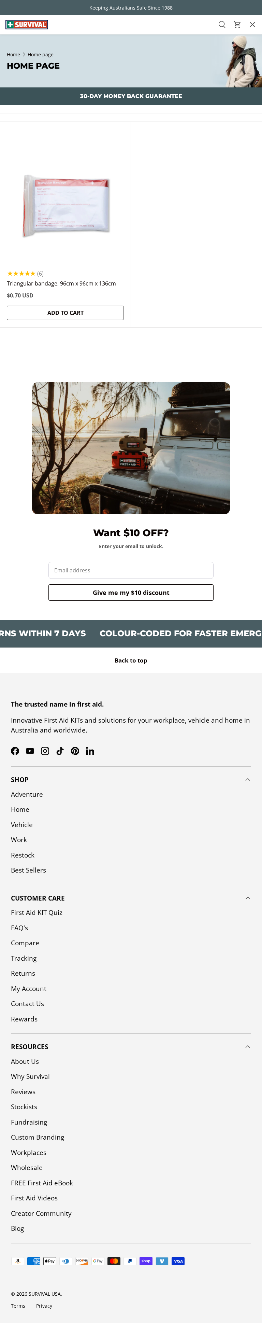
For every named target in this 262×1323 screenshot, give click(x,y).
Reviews (23, 1091)
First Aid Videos (34, 1198)
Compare (25, 942)
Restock (17, 102)
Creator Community (41, 1213)
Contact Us (27, 1003)
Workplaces (28, 1152)
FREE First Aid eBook (42, 1183)
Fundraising (29, 1122)
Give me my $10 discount (131, 592)
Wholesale (27, 1167)
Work (19, 839)
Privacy (44, 1306)
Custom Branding (37, 1137)
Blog (17, 1228)
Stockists (24, 1106)
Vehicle (22, 824)
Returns (23, 973)
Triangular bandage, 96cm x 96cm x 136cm (61, 283)
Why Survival (30, 1076)
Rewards (24, 1019)
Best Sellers (23, 140)
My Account (28, 988)
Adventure (27, 794)
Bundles (18, 63)
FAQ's (19, 927)
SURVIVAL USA (45, 1294)
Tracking (24, 958)
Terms (18, 1306)
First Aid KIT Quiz (36, 912)
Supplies (17, 121)
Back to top (131, 660)
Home (20, 809)
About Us (25, 1061)
